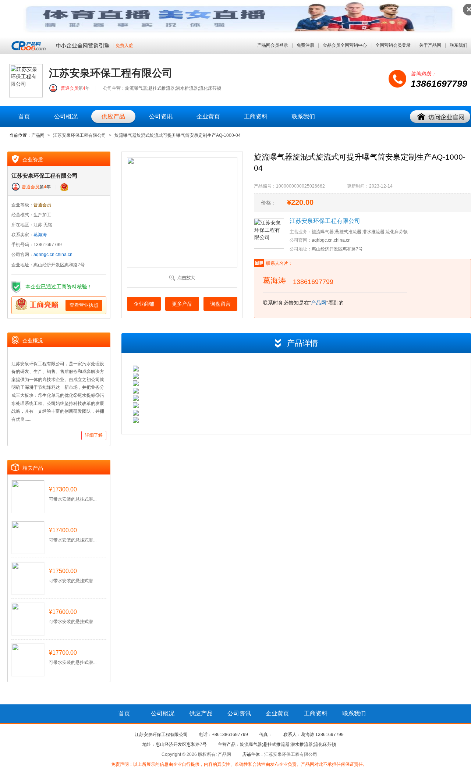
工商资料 (256, 116)
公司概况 (66, 116)
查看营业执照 (84, 305)
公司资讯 (161, 116)
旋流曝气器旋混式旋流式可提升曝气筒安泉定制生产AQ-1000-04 (177, 135)
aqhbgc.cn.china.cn (52, 254)
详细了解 (94, 435)
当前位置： (20, 135)
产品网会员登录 (272, 45)
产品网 (38, 135)
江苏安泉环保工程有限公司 (79, 135)
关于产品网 (430, 45)
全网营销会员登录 (393, 45)
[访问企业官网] (440, 117)
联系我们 (458, 45)
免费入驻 (124, 45)
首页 (24, 116)
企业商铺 (144, 304)
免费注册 (305, 45)
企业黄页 (208, 116)
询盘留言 (220, 304)
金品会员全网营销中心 (345, 45)
